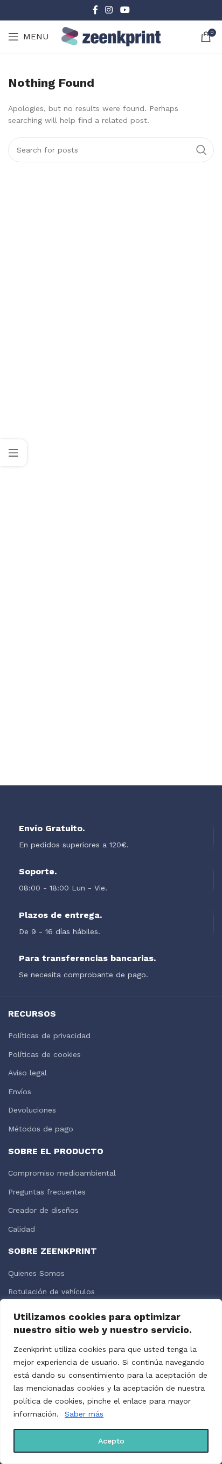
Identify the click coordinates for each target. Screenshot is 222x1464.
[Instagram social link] (109, 10)
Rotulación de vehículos (51, 1291)
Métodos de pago (40, 1128)
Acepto (111, 1441)
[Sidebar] (13, 452)
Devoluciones (32, 1110)
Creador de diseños (43, 1210)
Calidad (21, 1229)
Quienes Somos (36, 1273)
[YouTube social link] (124, 10)
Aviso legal (27, 1072)
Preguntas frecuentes (47, 1191)
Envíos (19, 1091)
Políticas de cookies (44, 1054)
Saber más (84, 1414)
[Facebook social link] (95, 10)
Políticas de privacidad (49, 1035)
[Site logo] (111, 36)
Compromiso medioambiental (62, 1173)
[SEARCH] (201, 149)
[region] (111, 1381)
